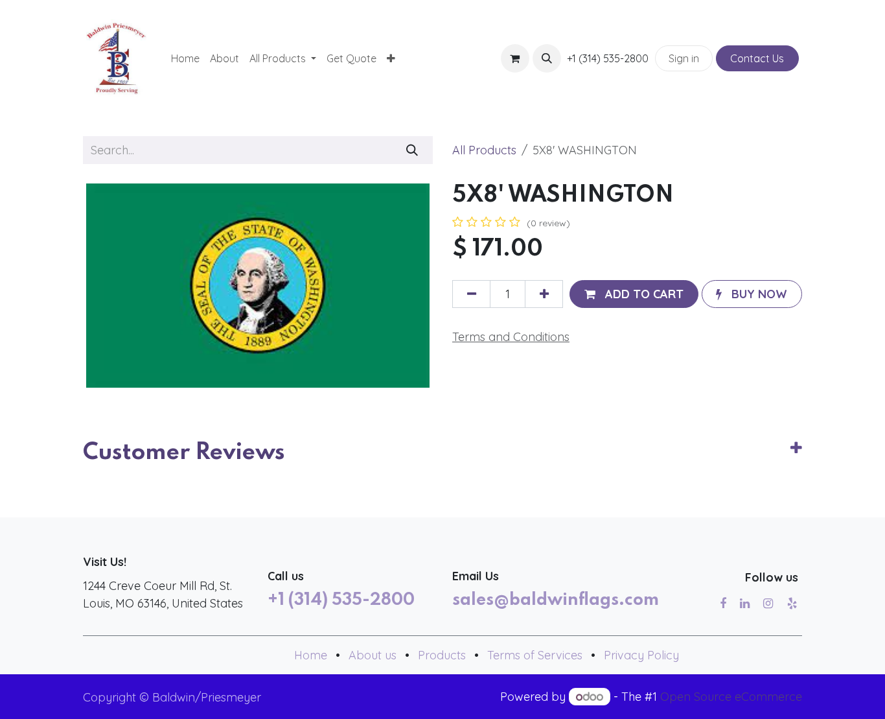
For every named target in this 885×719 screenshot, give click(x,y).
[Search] (412, 150)
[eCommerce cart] (515, 58)
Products (442, 655)
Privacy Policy (641, 655)
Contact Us (757, 58)
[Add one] (544, 294)
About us (373, 655)
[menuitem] (185, 58)
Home (310, 655)
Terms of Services (534, 655)
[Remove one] (471, 294)
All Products (484, 150)
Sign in (684, 58)
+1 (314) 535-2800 (341, 600)
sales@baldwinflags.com (555, 600)
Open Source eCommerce (731, 696)
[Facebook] (723, 604)
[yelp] (792, 604)
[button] (547, 58)
